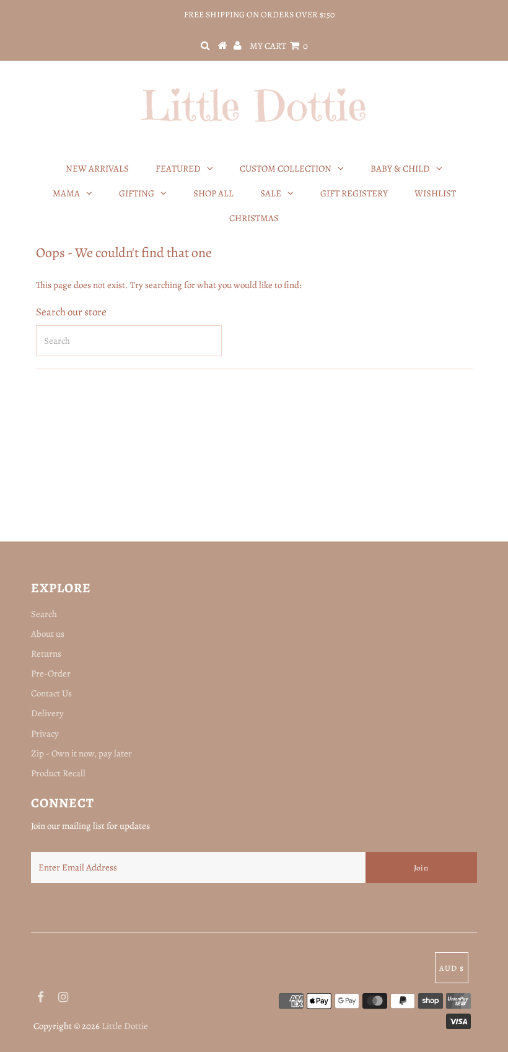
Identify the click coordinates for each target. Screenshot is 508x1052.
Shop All (213, 193)
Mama (66, 193)
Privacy (45, 733)
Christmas (254, 218)
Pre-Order (51, 673)
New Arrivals (97, 168)
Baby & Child (400, 168)
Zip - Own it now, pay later (81, 753)
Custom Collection (285, 168)
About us (47, 634)
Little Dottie (125, 1026)
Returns (46, 653)
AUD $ (451, 968)
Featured (178, 168)
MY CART (279, 46)
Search (44, 614)
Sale (270, 193)
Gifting (136, 193)
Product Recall (58, 773)
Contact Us (51, 693)
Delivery (47, 713)
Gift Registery (354, 193)
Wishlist (435, 193)
